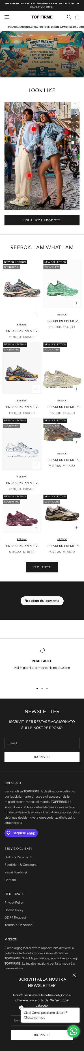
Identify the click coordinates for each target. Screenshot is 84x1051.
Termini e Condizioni (18, 925)
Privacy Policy (14, 903)
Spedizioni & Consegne (20, 865)
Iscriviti (42, 1035)
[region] (42, 664)
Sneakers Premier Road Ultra (21, 331)
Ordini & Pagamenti (18, 857)
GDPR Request (15, 917)
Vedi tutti (42, 567)
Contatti (10, 880)
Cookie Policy (13, 910)
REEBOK (21, 324)
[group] (42, 54)
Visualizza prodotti (41, 220)
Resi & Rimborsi (15, 872)
